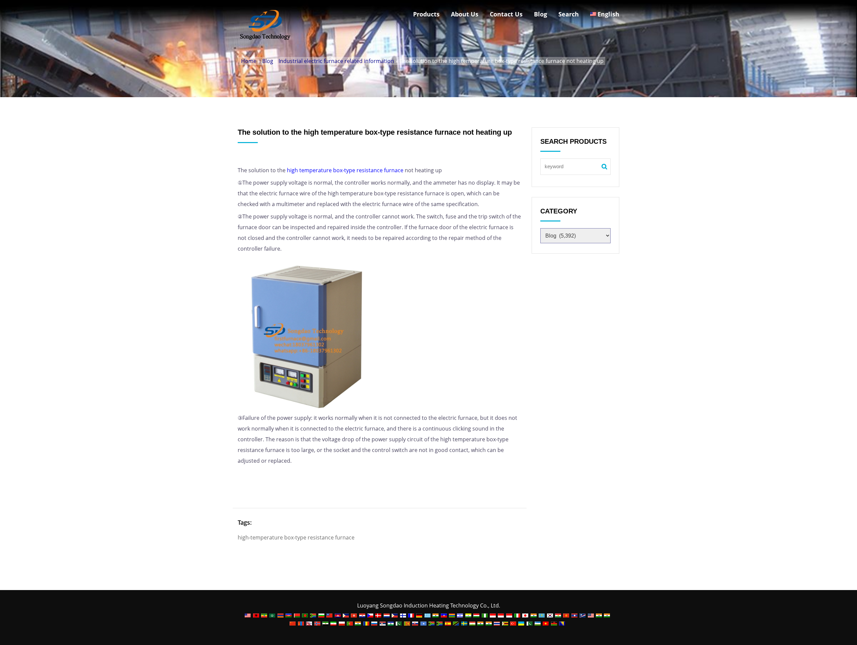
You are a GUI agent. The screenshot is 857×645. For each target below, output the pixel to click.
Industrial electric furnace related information (336, 61)
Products (426, 14)
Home (248, 61)
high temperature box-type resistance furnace (345, 170)
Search (568, 14)
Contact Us (506, 14)
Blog (540, 14)
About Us (464, 14)
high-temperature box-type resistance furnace (296, 537)
